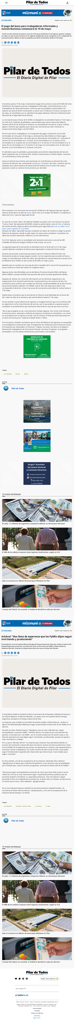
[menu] (6, 3)
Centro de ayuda (37, 1008)
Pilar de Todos (17, 388)
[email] (15, 42)
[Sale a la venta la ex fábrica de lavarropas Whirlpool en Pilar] (37, 567)
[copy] (18, 42)
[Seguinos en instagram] (23, 979)
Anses (28, 213)
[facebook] (8, 42)
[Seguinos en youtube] (16, 979)
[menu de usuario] (67, 2)
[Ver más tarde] (2, 43)
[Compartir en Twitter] (12, 42)
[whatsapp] (5, 42)
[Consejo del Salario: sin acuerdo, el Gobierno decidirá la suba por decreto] (37, 596)
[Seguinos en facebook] (27, 979)
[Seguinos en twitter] (20, 979)
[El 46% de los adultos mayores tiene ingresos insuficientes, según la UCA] (37, 539)
